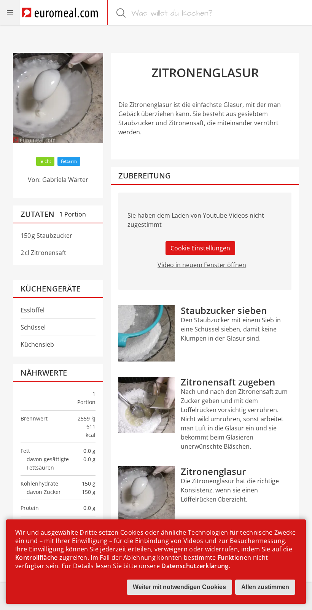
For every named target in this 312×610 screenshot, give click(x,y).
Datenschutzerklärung (194, 566)
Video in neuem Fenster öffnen (202, 265)
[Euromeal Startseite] (60, 12)
